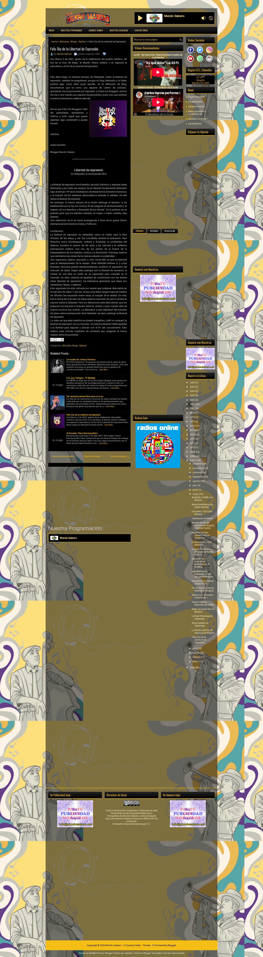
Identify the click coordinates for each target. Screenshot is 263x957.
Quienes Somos (96, 30)
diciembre (198, 463)
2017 (192, 421)
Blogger (172, 945)
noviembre (198, 468)
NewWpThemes (96, 953)
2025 (192, 386)
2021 (192, 404)
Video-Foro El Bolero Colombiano (202, 596)
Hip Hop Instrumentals (173, 953)
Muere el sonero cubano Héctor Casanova (201, 535)
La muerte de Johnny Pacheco (81, 359)
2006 (192, 667)
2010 (192, 447)
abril (195, 648)
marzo (196, 652)
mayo (196, 494)
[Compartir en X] (58, 339)
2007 (192, 460)
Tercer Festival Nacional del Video (203, 603)
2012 (192, 438)
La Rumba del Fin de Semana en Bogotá (203, 631)
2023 (192, 395)
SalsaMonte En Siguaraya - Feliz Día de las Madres (202, 574)
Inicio (51, 30)
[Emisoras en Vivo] (211, 18)
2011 (192, 443)
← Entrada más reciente (61, 456)
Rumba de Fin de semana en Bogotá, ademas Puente (203, 525)
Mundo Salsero (64, 54)
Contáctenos (141, 30)
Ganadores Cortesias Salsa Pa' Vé (203, 582)
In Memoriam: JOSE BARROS (202, 543)
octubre (197, 472)
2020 (192, 408)
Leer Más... (104, 369)
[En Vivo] (140, 18)
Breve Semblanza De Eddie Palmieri (202, 505)
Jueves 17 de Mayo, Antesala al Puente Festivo (202, 552)
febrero (197, 657)
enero (196, 661)
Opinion (82, 41)
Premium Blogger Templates (148, 953)
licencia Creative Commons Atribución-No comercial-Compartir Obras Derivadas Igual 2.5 (135, 821)
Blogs (74, 41)
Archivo (154, 231)
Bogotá (200, 80)
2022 (192, 399)
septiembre (199, 476)
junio (195, 489)
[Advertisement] (89, 496)
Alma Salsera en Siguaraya (200, 624)
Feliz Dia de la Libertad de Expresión (74, 49)
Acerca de (169, 231)
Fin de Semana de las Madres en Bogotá (203, 589)
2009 (192, 452)
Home (54, 41)
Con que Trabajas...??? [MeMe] (80, 378)
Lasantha (128, 953)
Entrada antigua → (120, 456)
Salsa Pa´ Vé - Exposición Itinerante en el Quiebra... (200, 562)
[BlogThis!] (55, 339)
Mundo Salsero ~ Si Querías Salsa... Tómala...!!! (130, 945)
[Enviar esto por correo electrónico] (52, 339)
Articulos (64, 41)
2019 (192, 412)
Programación (195, 101)
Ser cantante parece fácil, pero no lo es (84, 396)
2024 (192, 391)
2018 (192, 417)
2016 (192, 425)
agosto (197, 481)
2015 (192, 430)
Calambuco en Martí (202, 518)
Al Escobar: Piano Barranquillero (82, 433)
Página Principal (92, 456)
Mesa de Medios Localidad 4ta (197, 112)
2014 (192, 434)
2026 (192, 382)
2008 (192, 456)
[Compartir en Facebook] (62, 339)
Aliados (139, 231)
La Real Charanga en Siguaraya (202, 617)
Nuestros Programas (71, 30)
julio (195, 485)
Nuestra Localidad (119, 30)
